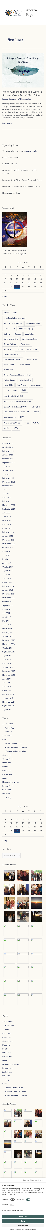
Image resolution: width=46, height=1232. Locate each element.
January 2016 (7, 667)
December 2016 (8, 640)
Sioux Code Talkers (13, 396)
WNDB (36, 423)
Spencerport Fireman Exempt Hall (16, 412)
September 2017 (8, 605)
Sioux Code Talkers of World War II (17, 402)
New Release (21, 385)
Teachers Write (10, 417)
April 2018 (6, 578)
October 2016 (7, 648)
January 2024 (7, 455)
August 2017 (7, 609)
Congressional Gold (11, 339)
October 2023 (7, 459)
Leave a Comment (9, 99)
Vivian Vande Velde (12, 423)
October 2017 (7, 602)
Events (5, 767)
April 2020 (6, 524)
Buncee (18, 334)
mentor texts (8, 370)
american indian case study (15, 318)
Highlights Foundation (12, 354)
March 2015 (7, 690)
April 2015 (6, 687)
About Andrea (7, 724)
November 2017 (8, 598)
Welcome (6, 794)
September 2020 (8, 509)
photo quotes (36, 385)
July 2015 (6, 683)
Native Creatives (25, 380)
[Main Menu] (41, 12)
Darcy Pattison (10, 344)
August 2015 (7, 679)
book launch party (26, 329)
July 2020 (6, 513)
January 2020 (7, 536)
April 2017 (6, 625)
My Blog (8, 798)
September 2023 (8, 463)
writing (6, 428)
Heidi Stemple (32, 349)
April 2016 (6, 663)
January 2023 (7, 470)
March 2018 (7, 582)
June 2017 (6, 617)
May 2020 (6, 521)
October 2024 (7, 447)
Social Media (7, 790)
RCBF (24, 390)
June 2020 (6, 517)
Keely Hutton (9, 365)
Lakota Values (24, 365)
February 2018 (8, 586)
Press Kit (8, 732)
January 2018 (7, 590)
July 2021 (6, 490)
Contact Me (6, 755)
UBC (22, 417)
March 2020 (7, 528)
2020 (6, 313)
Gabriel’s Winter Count (14, 743)
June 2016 (6, 659)
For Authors (6, 770)
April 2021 (6, 497)
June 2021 (6, 494)
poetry (6, 390)
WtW (16, 428)
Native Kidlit (8, 385)
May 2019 (6, 559)
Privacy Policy (7, 786)
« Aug (4, 297)
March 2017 (7, 629)
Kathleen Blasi (31, 359)
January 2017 (7, 636)
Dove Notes (25, 344)
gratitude (20, 349)
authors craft (9, 329)
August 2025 (7, 443)
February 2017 (8, 633)
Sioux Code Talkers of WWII (15, 407)
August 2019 (7, 551)
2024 (15, 313)
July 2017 (6, 613)
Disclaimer (6, 763)
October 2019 (7, 547)
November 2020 (8, 505)
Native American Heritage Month (17, 375)
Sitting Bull (36, 407)
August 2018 (7, 571)
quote (15, 390)
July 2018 (6, 575)
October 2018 (7, 567)
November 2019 (8, 544)
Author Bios (9, 728)
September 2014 (8, 706)
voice (27, 423)
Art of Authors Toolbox (13, 323)
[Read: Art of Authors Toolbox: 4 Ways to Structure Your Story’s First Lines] (23, 70)
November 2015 (8, 675)
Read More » (7, 123)
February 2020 (8, 532)
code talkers (30, 334)
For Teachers (7, 774)
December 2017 (8, 594)
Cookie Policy (7, 759)
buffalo (7, 334)
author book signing (33, 323)
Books (4, 739)
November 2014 (8, 702)
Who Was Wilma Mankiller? (16, 751)
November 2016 (8, 644)
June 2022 (6, 474)
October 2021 (7, 486)
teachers (36, 412)
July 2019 (6, 555)
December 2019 (8, 540)
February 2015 (8, 694)
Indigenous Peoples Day (12, 359)
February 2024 (8, 451)
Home (4, 778)
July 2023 (6, 466)
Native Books (9, 380)
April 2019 (6, 563)
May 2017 (6, 621)
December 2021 (8, 482)
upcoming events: (30, 151)
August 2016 (7, 656)
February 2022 (8, 478)
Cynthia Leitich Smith (30, 339)
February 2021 (8, 501)
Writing (21, 99)
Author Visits (7, 736)
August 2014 (7, 710)
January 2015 (7, 698)
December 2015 (8, 671)
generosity (8, 349)
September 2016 (8, 652)
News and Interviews (10, 782)
